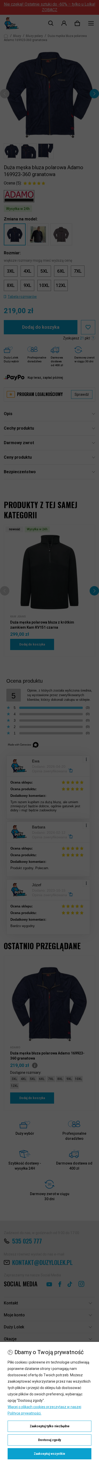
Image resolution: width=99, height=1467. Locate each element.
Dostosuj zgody (49, 1440)
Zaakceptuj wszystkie (49, 1454)
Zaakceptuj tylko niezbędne (50, 1426)
